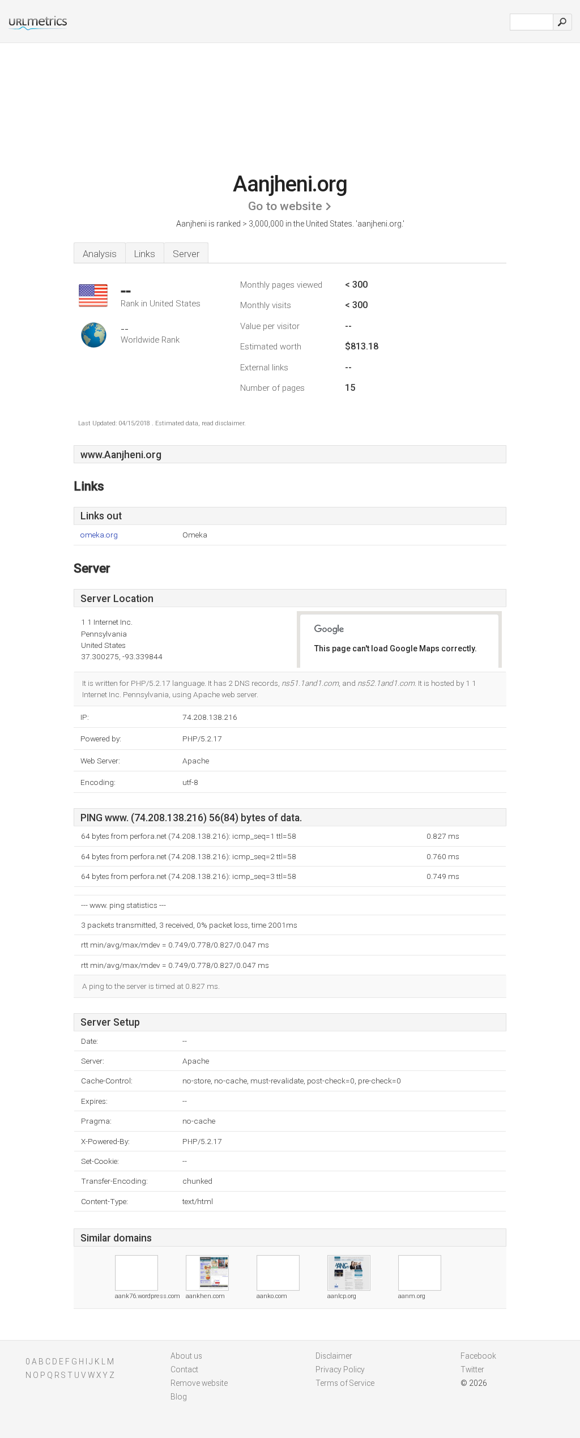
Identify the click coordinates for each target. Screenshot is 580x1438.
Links (144, 253)
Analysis (100, 253)
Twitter (472, 1369)
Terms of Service (344, 1383)
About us (186, 1355)
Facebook (478, 1355)
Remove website (199, 1383)
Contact (184, 1369)
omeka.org (99, 535)
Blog (178, 1396)
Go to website (285, 206)
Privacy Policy (340, 1369)
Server (186, 253)
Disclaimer (333, 1355)
